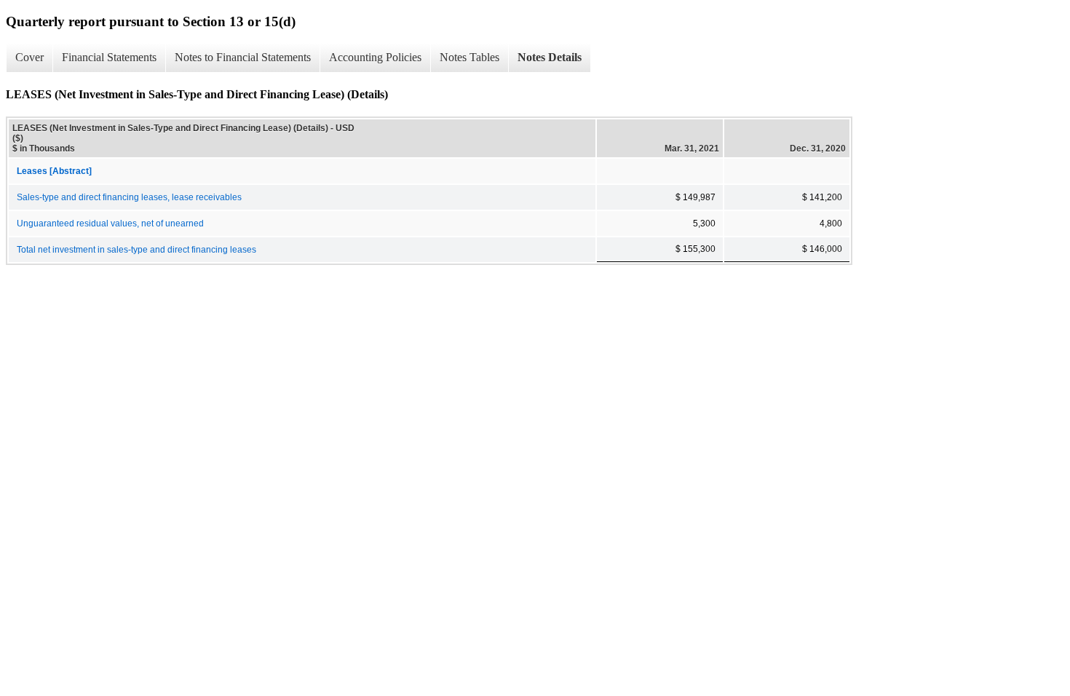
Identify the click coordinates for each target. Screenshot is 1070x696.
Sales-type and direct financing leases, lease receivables (129, 197)
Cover (29, 57)
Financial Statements (109, 57)
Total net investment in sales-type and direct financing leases (136, 249)
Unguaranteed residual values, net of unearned (110, 223)
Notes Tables (469, 57)
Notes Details (550, 57)
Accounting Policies (375, 57)
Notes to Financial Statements (243, 57)
